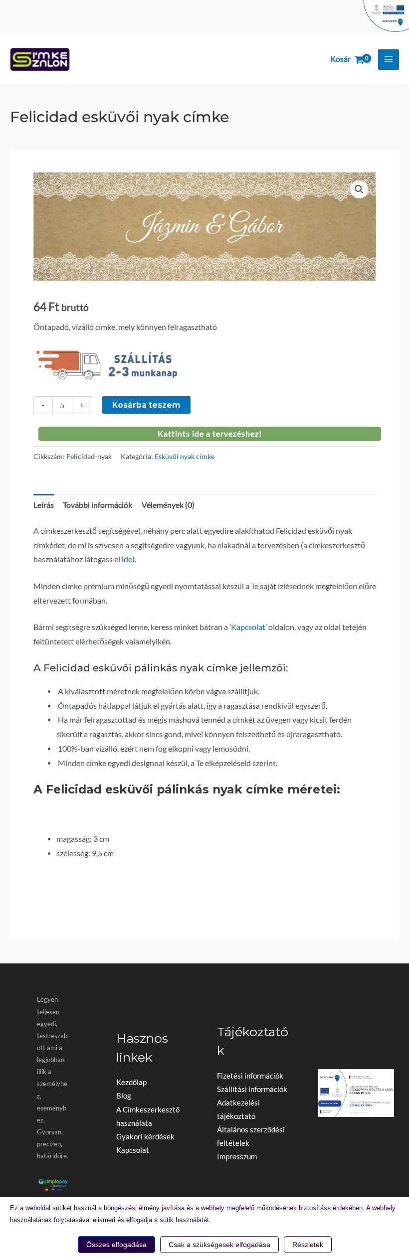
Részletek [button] (307, 1245)
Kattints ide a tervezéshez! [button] (210, 433)
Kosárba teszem (146, 405)
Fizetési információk (250, 1076)
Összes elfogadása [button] (116, 1245)
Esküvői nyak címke (184, 456)
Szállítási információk (252, 1089)
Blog (123, 1096)
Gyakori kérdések (145, 1136)
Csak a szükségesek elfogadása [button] (219, 1245)
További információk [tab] (97, 504)
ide (127, 559)
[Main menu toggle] (388, 59)
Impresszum (237, 1156)
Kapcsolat (248, 627)
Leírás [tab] (43, 504)
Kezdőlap (131, 1082)
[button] (359, 189)
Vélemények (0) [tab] (168, 504)
